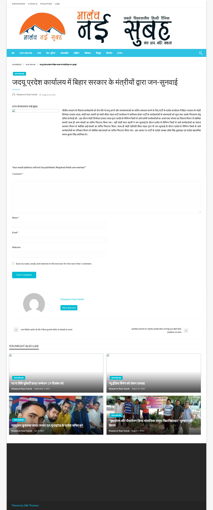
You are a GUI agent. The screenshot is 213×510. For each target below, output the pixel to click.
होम (13, 53)
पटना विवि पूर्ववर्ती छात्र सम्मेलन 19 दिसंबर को (37, 383)
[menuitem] (13, 53)
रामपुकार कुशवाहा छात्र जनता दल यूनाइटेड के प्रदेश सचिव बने (47, 425)
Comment (17, 173)
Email (15, 232)
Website (16, 247)
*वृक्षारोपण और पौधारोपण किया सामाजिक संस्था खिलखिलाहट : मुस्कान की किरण (150, 423)
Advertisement (18, 3)
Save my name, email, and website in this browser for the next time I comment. (54, 263)
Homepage (17, 64)
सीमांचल (88, 53)
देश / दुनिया (50, 53)
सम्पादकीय (64, 53)
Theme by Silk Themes (25, 505)
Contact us (32, 3)
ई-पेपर (119, 53)
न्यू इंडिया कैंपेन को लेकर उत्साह (127, 383)
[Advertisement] (40, 470)
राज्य (39, 53)
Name (15, 217)
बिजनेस (109, 53)
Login (57, 3)
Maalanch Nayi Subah (27, 94)
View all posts (69, 307)
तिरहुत (98, 53)
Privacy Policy (46, 3)
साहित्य (76, 53)
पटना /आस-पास (26, 53)
